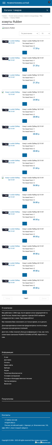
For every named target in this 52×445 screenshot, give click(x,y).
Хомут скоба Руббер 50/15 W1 (33, 280)
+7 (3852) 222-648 (11, 420)
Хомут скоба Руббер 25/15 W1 (33, 160)
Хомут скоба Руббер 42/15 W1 (33, 246)
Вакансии (7, 384)
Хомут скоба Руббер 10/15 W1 (33, 75)
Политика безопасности (13, 373)
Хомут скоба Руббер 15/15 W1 (33, 92)
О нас (6, 357)
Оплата (7, 362)
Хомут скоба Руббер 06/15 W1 (33, 41)
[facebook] (4, 434)
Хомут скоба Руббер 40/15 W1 (33, 229)
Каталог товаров (12, 10)
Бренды (7, 368)
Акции (6, 370)
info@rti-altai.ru (10, 423)
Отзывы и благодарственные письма (18, 378)
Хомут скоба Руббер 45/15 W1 (33, 263)
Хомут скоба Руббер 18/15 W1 (33, 109)
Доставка (7, 360)
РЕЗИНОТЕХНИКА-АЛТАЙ (18, 3)
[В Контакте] (8, 434)
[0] (47, 3)
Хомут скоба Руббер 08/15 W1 (33, 58)
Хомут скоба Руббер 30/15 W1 (33, 178)
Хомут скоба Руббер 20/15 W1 (33, 126)
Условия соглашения (12, 376)
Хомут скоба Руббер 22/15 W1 (33, 143)
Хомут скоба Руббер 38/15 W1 (33, 212)
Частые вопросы (10, 381)
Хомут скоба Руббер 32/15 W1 (33, 195)
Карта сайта (8, 365)
